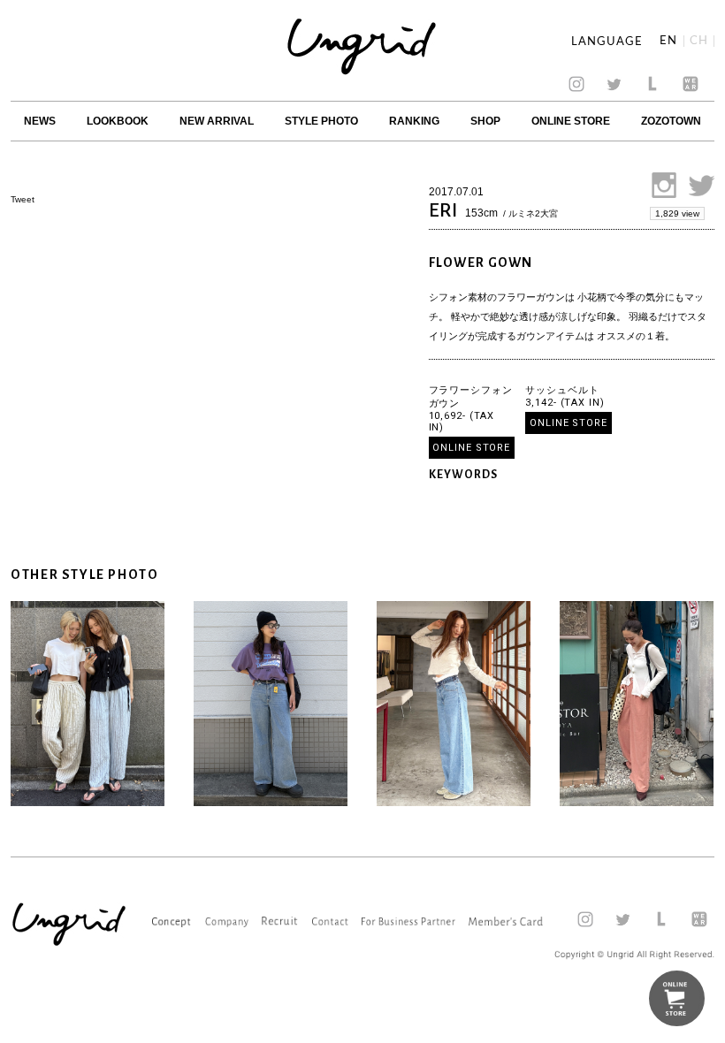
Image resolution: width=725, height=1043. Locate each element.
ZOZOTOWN (671, 121)
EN (668, 41)
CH (699, 41)
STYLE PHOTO (321, 121)
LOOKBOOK (118, 121)
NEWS (40, 121)
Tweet (22, 199)
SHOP (485, 121)
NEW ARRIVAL (216, 121)
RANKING (414, 121)
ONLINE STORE (570, 121)
